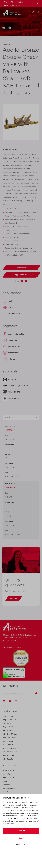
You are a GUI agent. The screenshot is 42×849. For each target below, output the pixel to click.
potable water (9, 770)
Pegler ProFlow (9, 720)
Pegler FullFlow (9, 727)
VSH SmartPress (10, 734)
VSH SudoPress (9, 748)
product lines (10, 711)
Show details (21, 844)
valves (5, 44)
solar (5, 781)
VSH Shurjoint (9, 755)
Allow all (21, 831)
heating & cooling (10, 777)
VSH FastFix (8, 745)
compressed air (9, 788)
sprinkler (6, 784)
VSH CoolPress (9, 737)
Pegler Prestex (9, 716)
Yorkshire (7, 723)
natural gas (7, 774)
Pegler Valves (8, 730)
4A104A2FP (9, 430)
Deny (21, 838)
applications (9, 765)
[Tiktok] (22, 701)
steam (5, 792)
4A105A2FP (9, 488)
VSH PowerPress (10, 752)
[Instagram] (16, 701)
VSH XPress (8, 741)
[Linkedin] (4, 701)
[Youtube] (10, 701)
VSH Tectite (8, 759)
